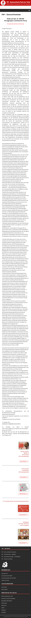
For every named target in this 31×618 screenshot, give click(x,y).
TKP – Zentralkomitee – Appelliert (8, 554)
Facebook (3, 610)
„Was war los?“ (4, 573)
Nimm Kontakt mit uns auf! (7, 596)
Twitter (2, 607)
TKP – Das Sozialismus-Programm (8, 552)
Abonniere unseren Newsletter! (8, 598)
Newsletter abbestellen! (6, 600)
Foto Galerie (4, 587)
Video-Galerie (4, 589)
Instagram (3, 612)
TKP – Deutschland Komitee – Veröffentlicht (10, 556)
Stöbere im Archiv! (5, 580)
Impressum (3, 605)
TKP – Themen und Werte (6, 559)
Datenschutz (4, 603)
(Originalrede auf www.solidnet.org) (15, 23)
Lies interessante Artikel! (6, 575)
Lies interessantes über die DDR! (8, 578)
